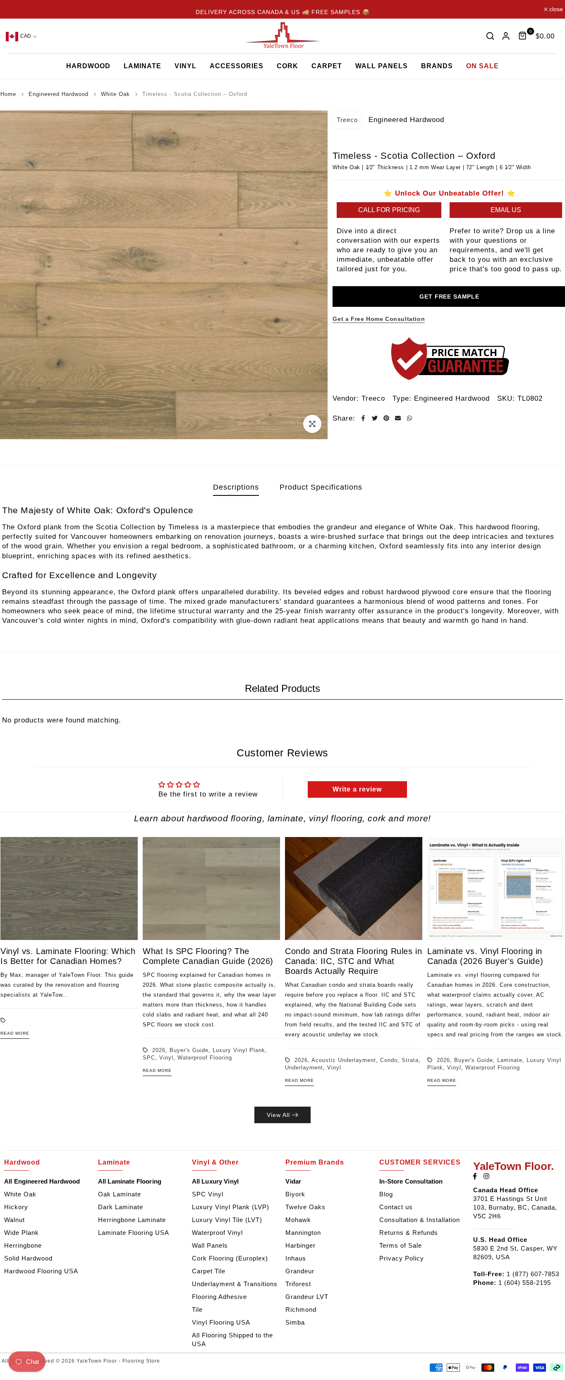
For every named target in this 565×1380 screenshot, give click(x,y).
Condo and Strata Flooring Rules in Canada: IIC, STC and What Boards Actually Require (353, 961)
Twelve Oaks (305, 1206)
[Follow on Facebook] (475, 1176)
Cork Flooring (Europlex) (230, 1258)
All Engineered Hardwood (42, 1181)
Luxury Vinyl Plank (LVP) (230, 1206)
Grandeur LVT (306, 1296)
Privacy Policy (401, 1258)
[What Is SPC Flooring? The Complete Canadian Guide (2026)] (211, 888)
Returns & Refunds (408, 1232)
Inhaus (295, 1258)
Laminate (509, 1060)
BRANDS (437, 65)
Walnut (14, 1219)
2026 (158, 1050)
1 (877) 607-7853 (533, 1273)
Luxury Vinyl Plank (239, 1050)
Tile (197, 1309)
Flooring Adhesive (219, 1296)
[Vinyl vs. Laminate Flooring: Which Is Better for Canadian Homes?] (69, 888)
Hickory (16, 1206)
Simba (295, 1322)
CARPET (326, 65)
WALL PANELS (381, 65)
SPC (149, 1058)
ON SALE (482, 65)
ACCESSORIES (236, 65)
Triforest (298, 1283)
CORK (287, 65)
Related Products (282, 688)
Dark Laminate (120, 1206)
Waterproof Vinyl (217, 1232)
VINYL (185, 65)
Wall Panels (210, 1245)
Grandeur (299, 1271)
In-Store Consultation (411, 1181)
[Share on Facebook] (363, 418)
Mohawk (298, 1219)
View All (278, 1115)
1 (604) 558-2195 (524, 1282)
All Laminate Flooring (129, 1181)
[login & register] (505, 36)
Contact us (396, 1206)
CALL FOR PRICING (389, 209)
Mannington (303, 1232)
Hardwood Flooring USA (41, 1271)
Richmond (300, 1309)
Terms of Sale (400, 1245)
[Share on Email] (398, 418)
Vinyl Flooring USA (221, 1322)
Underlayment (304, 1067)
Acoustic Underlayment (343, 1060)
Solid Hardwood (28, 1258)
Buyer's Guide (189, 1050)
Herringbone (23, 1245)
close (13, 9)
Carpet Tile (208, 1271)
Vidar (293, 1181)
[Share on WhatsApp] (409, 418)
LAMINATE (142, 65)
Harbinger (300, 1245)
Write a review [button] (357, 789)
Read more (14, 1033)
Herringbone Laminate (132, 1219)
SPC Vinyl (207, 1194)
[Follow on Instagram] (486, 1176)
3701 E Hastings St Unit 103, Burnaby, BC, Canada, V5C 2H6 (515, 1207)
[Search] (490, 36)
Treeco (347, 119)
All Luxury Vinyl (215, 1181)
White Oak (20, 1194)
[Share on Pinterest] (386, 418)
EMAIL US (506, 209)
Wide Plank (21, 1232)
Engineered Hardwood (452, 398)
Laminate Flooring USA (133, 1232)
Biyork (295, 1194)
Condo (388, 1060)
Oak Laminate (119, 1194)
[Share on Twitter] (374, 418)
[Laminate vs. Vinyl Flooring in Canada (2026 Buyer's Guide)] (496, 888)
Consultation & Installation (419, 1219)
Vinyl (166, 1058)
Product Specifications (321, 487)
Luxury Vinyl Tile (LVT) (227, 1219)
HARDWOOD (88, 65)
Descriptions (236, 487)
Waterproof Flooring (204, 1058)
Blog (386, 1194)
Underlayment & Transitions (235, 1283)
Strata (410, 1060)
